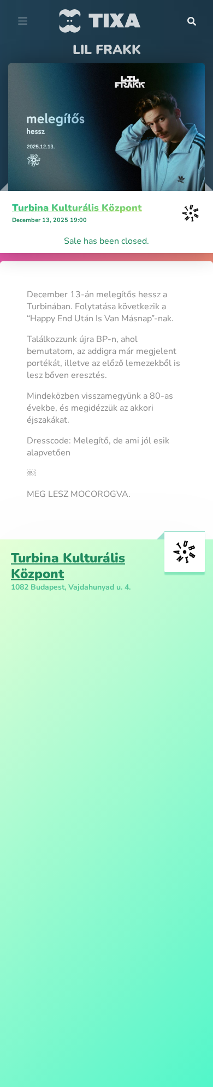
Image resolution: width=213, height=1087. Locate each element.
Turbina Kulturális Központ (77, 207)
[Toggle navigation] (23, 21)
